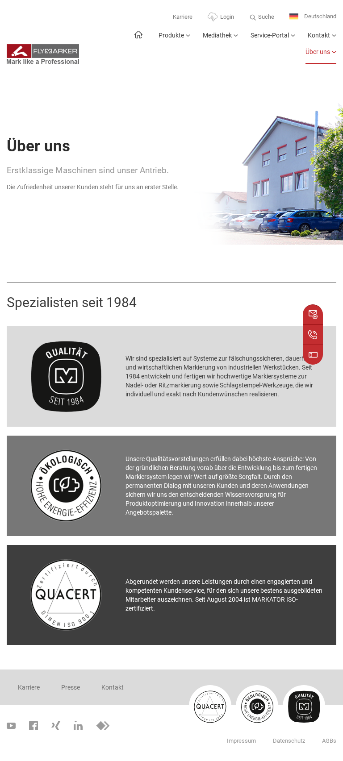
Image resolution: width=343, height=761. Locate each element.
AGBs (329, 740)
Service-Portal (270, 35)
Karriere (182, 16)
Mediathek (217, 35)
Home (138, 39)
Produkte (171, 35)
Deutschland (319, 16)
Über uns (317, 51)
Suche (266, 16)
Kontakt (319, 35)
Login (227, 16)
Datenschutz (289, 740)
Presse (70, 687)
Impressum (241, 740)
